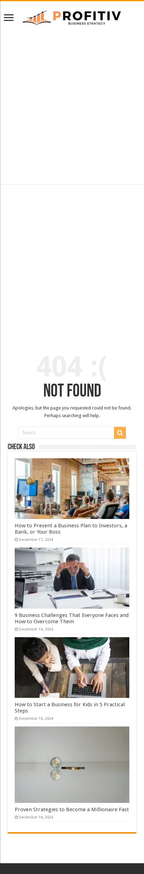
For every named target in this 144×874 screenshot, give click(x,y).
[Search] (120, 433)
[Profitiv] (72, 16)
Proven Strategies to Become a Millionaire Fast (72, 809)
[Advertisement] (72, 105)
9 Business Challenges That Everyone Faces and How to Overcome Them (72, 618)
